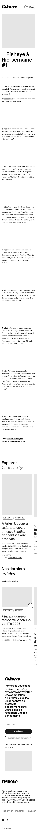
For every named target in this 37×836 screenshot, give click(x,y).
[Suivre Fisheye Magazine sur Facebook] (3, 820)
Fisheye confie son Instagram (22, 89)
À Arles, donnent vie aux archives (15, 531)
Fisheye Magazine (26, 77)
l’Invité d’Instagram (15, 438)
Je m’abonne (18, 731)
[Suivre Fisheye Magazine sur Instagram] (8, 820)
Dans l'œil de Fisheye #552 (17, 745)
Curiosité (19, 518)
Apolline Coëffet (25, 640)
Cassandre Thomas (15, 557)
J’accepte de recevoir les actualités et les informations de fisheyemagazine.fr (19, 737)
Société (18, 611)
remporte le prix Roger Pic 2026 (16, 620)
